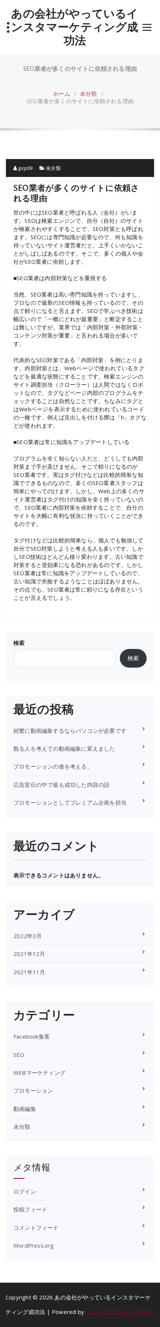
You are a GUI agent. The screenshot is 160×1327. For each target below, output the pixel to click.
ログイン (24, 1191)
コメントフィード (36, 1227)
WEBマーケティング (39, 1072)
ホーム (61, 93)
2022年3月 (27, 936)
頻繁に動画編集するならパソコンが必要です (70, 730)
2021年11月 (29, 972)
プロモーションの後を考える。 (53, 766)
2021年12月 (29, 953)
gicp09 (24, 168)
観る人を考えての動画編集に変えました (64, 748)
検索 (19, 642)
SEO (19, 1054)
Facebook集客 (31, 1036)
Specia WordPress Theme (120, 1311)
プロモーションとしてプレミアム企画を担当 (70, 802)
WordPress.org (33, 1245)
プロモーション (33, 1090)
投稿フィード (30, 1209)
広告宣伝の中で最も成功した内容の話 (61, 784)
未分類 (88, 93)
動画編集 (24, 1108)
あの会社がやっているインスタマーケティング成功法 (74, 27)
